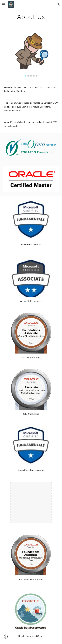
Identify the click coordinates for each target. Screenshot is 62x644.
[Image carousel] (31, 54)
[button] (4, 4)
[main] (31, 16)
